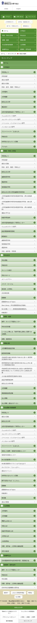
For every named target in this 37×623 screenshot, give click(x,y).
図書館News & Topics (8, 302)
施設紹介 (4, 107)
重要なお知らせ (7, 521)
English (18, 8)
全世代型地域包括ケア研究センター (13, 112)
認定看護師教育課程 (8, 231)
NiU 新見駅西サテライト (9, 459)
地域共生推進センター (9, 455)
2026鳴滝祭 (5, 293)
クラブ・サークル (7, 284)
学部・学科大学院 (7, 35)
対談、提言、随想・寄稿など (11, 87)
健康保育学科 (6, 177)
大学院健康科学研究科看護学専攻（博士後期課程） (17, 208)
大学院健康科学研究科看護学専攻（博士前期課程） (17, 197)
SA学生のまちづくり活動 (10, 141)
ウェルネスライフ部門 (9, 116)
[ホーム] (18, 3)
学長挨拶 (4, 76)
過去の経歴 (5, 80)
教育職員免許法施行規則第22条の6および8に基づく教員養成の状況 (17, 364)
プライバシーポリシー (9, 617)
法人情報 (4, 398)
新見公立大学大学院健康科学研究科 (13, 192)
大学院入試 (5, 536)
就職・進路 (5, 40)
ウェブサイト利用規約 (27, 611)
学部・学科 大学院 (10, 151)
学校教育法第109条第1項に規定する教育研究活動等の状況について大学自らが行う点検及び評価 (17, 370)
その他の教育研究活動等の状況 (12, 376)
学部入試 (4, 526)
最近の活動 (5, 83)
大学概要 (4, 97)
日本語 (6, 8)
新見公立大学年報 (7, 383)
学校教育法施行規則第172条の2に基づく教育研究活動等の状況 (17, 358)
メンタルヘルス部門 (8, 127)
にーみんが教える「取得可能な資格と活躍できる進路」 (17, 333)
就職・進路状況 (7, 339)
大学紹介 (23, 31)
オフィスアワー (7, 279)
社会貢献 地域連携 (10, 407)
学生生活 (23, 35)
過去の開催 (5, 502)
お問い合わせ (19, 16)
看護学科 (4, 182)
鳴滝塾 (4, 498)
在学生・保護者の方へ (24, 22)
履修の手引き (6, 213)
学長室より (5, 72)
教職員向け (26, 26)
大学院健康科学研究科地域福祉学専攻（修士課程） (17, 203)
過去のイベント (7, 471)
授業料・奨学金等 (25, 49)
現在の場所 (23, 53)
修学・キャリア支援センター (11, 321)
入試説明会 (5, 541)
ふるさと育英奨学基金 (18, 593)
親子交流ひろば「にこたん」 (11, 480)
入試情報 (23, 44)
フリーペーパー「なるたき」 (11, 131)
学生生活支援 (6, 326)
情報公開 (23, 40)
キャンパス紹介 (7, 270)
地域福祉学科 (6, 187)
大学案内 (4, 92)
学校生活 (4, 136)
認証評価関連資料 (7, 380)
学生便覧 (4, 260)
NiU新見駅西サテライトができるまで (14, 463)
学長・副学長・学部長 (9, 251)
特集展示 (4, 312)
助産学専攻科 (6, 217)
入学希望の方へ (9, 22)
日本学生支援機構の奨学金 (10, 587)
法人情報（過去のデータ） (10, 403)
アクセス (8, 16)
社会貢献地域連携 (7, 44)
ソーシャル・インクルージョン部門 (13, 123)
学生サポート (6, 275)
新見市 (6, 593)
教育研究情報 (6, 353)
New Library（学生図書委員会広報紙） (14, 305)
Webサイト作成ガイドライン (9, 612)
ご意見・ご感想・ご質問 (27, 617)
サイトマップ (31, 16)
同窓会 (30, 593)
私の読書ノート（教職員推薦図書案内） (15, 309)
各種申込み (5, 49)
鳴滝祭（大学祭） (7, 289)
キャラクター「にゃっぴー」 (11, 467)
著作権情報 (9, 621)
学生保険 (4, 579)
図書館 (4, 297)
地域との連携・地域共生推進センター (14, 451)
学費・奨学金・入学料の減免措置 (12, 546)
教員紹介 (4, 236)
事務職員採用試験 (7, 393)
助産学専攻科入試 (7, 531)
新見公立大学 (6, 102)
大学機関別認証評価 (8, 348)
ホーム (6, 31)
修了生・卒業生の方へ (13, 26)
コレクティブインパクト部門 (11, 119)
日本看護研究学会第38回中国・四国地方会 (15, 560)
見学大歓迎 (5, 551)
